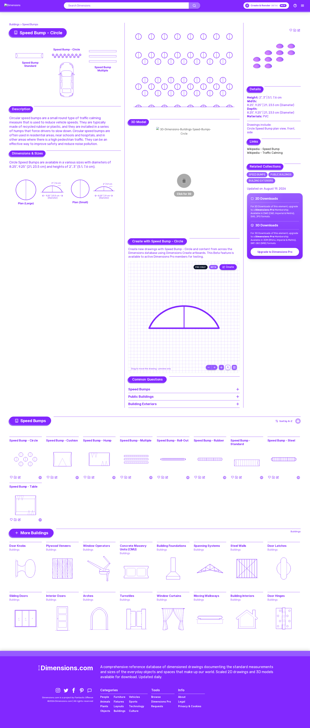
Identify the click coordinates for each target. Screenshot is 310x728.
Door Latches (276, 546)
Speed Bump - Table (23, 486)
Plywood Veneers (58, 546)
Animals (105, 701)
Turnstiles (127, 596)
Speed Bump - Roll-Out (173, 440)
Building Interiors (242, 596)
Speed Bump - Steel (281, 440)
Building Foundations (171, 546)
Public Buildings (281, 174)
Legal (181, 701)
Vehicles (134, 696)
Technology (136, 706)
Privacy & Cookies (189, 706)
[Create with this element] (299, 30)
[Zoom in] (214, 367)
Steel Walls (238, 546)
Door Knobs (17, 546)
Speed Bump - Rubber (209, 440)
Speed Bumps (30, 24)
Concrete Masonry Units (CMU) (133, 547)
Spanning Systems (207, 546)
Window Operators (96, 546)
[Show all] (221, 367)
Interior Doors (56, 596)
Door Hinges (276, 596)
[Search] (194, 5)
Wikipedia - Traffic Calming (265, 152)
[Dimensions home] (12, 6)
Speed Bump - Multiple (135, 440)
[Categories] (302, 5)
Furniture (119, 696)
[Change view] (234, 367)
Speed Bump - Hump (97, 440)
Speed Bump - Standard (240, 442)
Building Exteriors (261, 180)
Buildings (14, 24)
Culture (133, 710)
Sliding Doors (18, 596)
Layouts (119, 706)
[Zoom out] (209, 367)
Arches (88, 596)
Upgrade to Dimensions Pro (274, 251)
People (104, 696)
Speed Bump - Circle (23, 440)
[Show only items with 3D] (298, 421)
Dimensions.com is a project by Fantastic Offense (67, 697)
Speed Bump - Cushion (62, 440)
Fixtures (119, 701)
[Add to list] (295, 30)
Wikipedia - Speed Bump (263, 149)
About (181, 696)
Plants (104, 706)
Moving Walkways (206, 596)
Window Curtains (169, 596)
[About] (295, 5)
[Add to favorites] (291, 30)
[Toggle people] (227, 367)
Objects (105, 710)
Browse (156, 696)
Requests (157, 706)
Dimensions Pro (161, 701)
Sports (133, 701)
